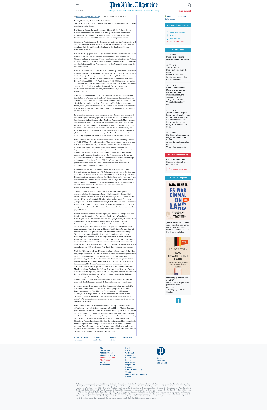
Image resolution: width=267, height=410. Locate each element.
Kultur (127, 350)
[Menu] (77, 5)
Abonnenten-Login (107, 355)
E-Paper (173, 36)
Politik (127, 348)
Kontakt (160, 358)
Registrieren (127, 337)
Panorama (129, 355)
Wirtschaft (129, 353)
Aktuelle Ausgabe (107, 353)
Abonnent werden (107, 358)
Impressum (161, 360)
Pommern (129, 367)
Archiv (102, 362)
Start (102, 348)
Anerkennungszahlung (178, 169)
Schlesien (129, 372)
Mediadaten (105, 365)
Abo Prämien (105, 360)
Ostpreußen (130, 365)
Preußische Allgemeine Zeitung (88, 17)
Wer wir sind (105, 350)
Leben (128, 360)
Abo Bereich (174, 39)
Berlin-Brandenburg (133, 370)
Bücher (128, 377)
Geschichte (130, 362)
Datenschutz (162, 363)
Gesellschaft (130, 358)
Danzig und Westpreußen (136, 374)
